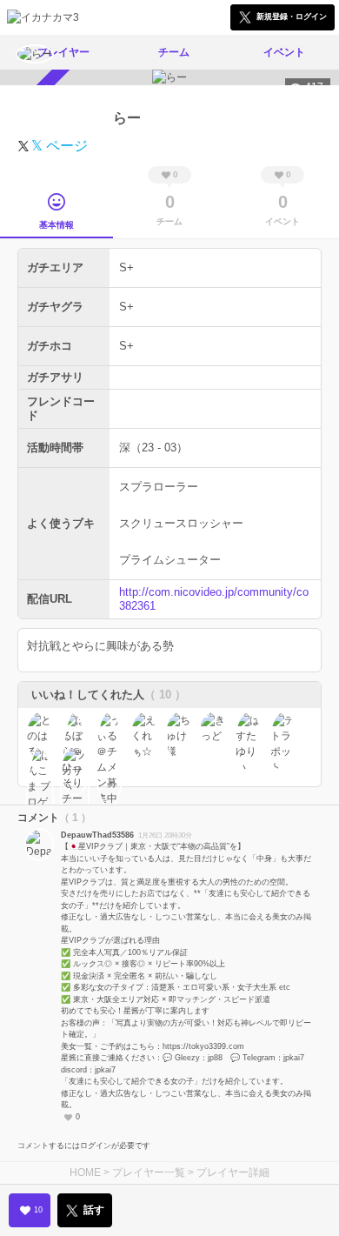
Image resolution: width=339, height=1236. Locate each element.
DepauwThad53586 (97, 835)
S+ (126, 267)
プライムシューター (170, 559)
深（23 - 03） (153, 447)
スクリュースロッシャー (181, 523)
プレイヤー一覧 (148, 1172)
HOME (85, 1172)
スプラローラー (158, 486)
